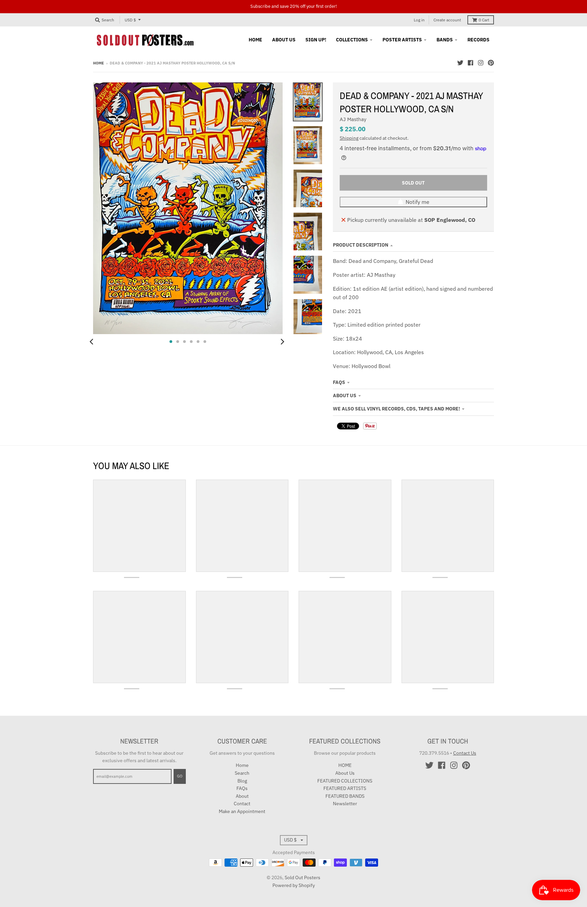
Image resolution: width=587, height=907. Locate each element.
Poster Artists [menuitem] (402, 40)
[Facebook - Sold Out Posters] (470, 63)
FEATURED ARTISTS (344, 788)
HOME (345, 765)
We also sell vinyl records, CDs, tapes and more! (396, 409)
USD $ (130, 19)
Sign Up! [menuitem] (315, 40)
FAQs (339, 382)
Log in (419, 19)
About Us (344, 395)
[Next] (281, 341)
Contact (242, 803)
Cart (484, 19)
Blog (242, 781)
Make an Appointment (242, 811)
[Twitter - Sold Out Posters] (460, 63)
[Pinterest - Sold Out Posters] (491, 63)
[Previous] (92, 341)
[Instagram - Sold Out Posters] (481, 63)
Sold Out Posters (302, 877)
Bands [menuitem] (445, 40)
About (242, 796)
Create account (447, 19)
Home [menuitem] (255, 40)
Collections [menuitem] (352, 40)
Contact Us (464, 753)
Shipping (349, 138)
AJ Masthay (353, 119)
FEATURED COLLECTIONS (344, 781)
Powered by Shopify (293, 885)
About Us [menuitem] (284, 40)
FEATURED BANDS (344, 796)
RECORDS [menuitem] (478, 40)
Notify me (417, 201)
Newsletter (345, 803)
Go (179, 776)
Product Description (360, 245)
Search (242, 773)
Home (98, 63)
